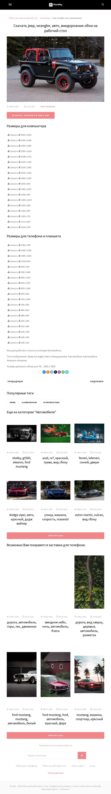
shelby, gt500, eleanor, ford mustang (21, 462)
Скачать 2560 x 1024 (20, 151)
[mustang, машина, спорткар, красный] (89, 674)
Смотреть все (55, 535)
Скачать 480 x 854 (19, 310)
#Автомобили (47, 106)
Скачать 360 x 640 (19, 321)
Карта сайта (77, 765)
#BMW (12, 402)
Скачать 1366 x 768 (20, 245)
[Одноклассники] (48, 372)
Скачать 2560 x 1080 (20, 145)
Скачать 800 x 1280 (20, 288)
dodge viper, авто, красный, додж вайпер (21, 519)
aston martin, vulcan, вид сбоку (89, 517)
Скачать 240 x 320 (19, 342)
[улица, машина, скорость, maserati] (55, 490)
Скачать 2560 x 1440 (20, 140)
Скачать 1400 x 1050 (20, 189)
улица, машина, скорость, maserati (55, 517)
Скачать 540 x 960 (19, 304)
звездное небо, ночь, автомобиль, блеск (55, 626)
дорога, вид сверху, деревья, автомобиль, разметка (89, 628)
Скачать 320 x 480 (19, 326)
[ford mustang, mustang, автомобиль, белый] (22, 674)
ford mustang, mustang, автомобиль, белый (22, 719)
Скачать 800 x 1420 (20, 277)
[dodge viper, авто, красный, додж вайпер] (22, 490)
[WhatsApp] (63, 372)
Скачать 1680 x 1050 (20, 178)
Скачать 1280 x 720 (20, 216)
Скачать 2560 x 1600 (20, 134)
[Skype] (66, 372)
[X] (55, 372)
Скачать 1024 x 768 (20, 227)
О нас (92, 765)
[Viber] (59, 372)
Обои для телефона (26, 765)
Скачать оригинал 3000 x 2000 (31, 115)
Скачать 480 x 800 (19, 315)
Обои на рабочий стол (54, 765)
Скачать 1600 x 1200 (20, 172)
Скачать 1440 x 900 (20, 194)
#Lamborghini (29, 402)
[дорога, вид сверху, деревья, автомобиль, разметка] (89, 582)
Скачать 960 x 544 (19, 266)
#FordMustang (51, 402)
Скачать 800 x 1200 (20, 283)
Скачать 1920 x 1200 (20, 162)
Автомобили (45, 18)
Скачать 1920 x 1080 (20, 167)
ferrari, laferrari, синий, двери (89, 460)
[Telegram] (51, 372)
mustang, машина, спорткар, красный (89, 717)
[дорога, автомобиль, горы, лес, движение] (22, 582)
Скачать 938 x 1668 (20, 272)
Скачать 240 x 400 (19, 337)
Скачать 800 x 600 (19, 293)
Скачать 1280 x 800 (20, 210)
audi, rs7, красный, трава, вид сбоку (55, 460)
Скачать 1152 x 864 (20, 221)
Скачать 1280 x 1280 (20, 250)
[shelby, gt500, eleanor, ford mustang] (22, 433)
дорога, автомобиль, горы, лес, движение (22, 624)
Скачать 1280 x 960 (20, 205)
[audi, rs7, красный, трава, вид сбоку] (55, 433)
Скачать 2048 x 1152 (20, 156)
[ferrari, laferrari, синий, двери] (89, 433)
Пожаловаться (55, 773)
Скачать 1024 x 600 (20, 261)
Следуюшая (96, 381)
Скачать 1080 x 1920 (20, 255)
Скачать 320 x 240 (19, 331)
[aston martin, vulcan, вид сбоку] (89, 490)
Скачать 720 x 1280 (20, 299)
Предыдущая (15, 381)
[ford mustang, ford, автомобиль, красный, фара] (55, 674)
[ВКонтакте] (44, 372)
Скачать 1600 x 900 (20, 183)
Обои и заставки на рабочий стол (23, 18)
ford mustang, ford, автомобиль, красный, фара (55, 719)
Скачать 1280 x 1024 (20, 200)
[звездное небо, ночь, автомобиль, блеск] (55, 582)
